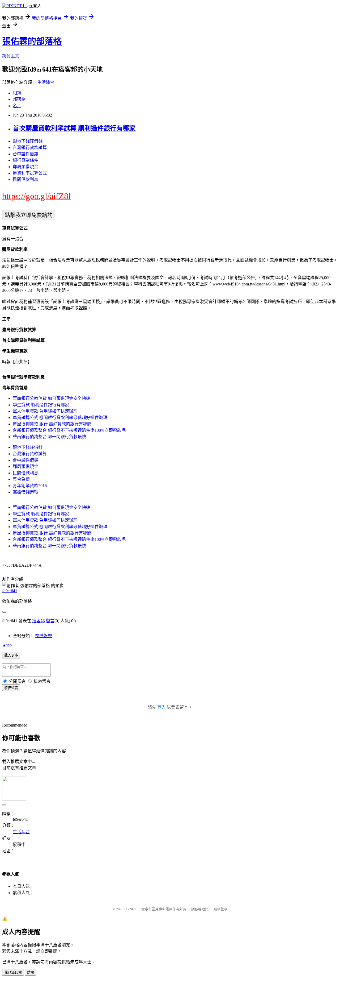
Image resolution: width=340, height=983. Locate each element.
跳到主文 (10, 56)
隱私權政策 (200, 909)
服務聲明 (220, 909)
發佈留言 (11, 688)
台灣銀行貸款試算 (30, 147)
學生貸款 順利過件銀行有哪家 (41, 405)
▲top (7, 645)
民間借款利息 (25, 179)
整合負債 (21, 479)
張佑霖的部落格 (32, 41)
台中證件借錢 (25, 154)
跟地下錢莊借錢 (27, 141)
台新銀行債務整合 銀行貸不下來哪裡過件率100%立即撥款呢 (69, 430)
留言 (50, 621)
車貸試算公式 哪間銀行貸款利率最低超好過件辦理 (60, 417)
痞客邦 (38, 621)
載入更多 (11, 655)
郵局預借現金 (25, 166)
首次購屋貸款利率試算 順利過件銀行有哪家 (74, 128)
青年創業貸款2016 (30, 485)
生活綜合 (45, 82)
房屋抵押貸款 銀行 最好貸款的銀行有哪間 (52, 424)
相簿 (17, 93)
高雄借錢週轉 (25, 492)
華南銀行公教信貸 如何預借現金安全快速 (51, 398)
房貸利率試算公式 (30, 173)
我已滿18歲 (13, 972)
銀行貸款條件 (25, 160)
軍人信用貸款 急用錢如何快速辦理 (45, 411)
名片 (17, 105)
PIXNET (130, 909)
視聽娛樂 (43, 635)
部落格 (19, 99)
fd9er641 (9, 590)
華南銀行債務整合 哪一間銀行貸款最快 (49, 436)
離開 (30, 972)
